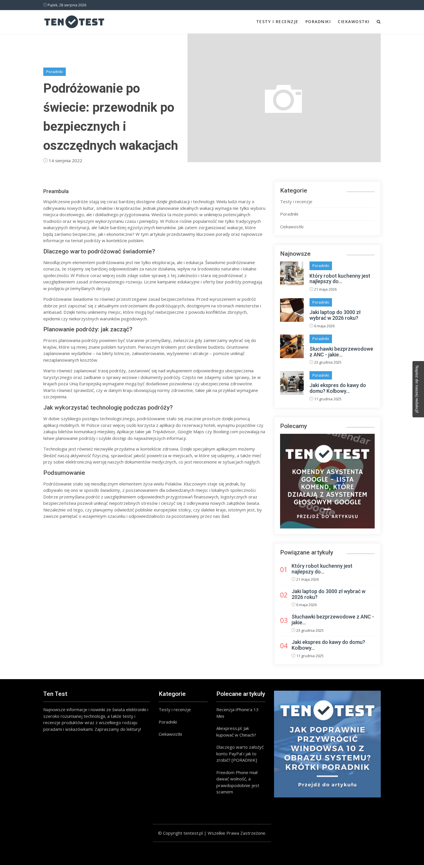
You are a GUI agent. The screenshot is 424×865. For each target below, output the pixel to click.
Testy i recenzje (277, 21)
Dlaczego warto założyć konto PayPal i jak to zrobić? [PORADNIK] (240, 753)
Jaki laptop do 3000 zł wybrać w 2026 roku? (335, 315)
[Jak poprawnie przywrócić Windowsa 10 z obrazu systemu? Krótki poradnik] (327, 744)
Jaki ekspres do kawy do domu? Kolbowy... (337, 388)
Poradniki (318, 21)
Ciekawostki (354, 21)
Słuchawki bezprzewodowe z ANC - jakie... (341, 352)
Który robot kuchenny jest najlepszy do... (339, 279)
